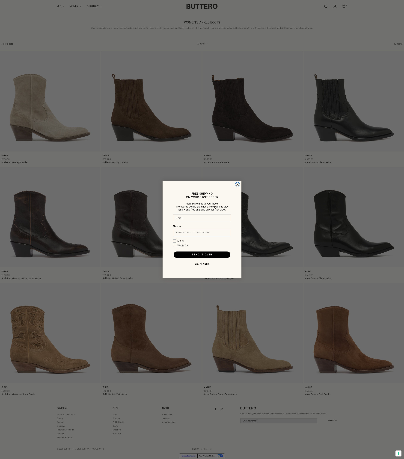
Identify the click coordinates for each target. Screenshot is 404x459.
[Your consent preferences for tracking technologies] (398, 453)
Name (177, 226)
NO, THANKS (202, 264)
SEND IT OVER (202, 254)
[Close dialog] (237, 184)
